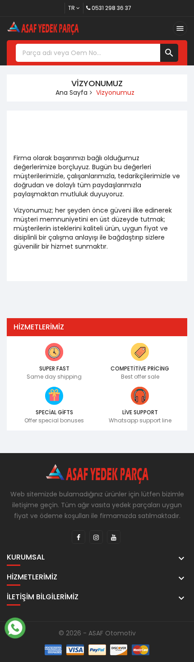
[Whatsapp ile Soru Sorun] (15, 626)
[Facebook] (78, 537)
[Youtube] (113, 537)
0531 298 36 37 (111, 8)
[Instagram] (96, 537)
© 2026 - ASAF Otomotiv (97, 633)
